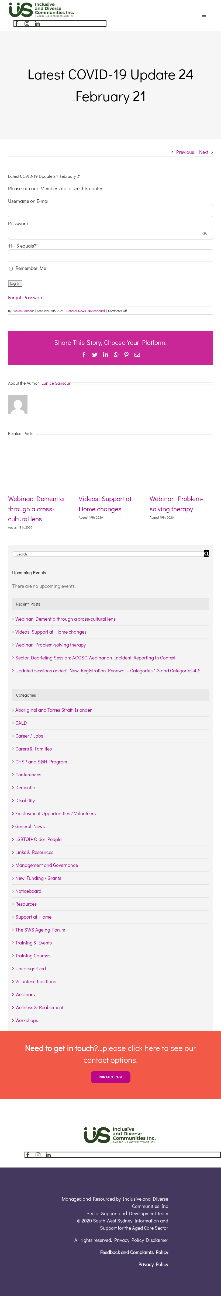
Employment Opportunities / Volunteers (55, 813)
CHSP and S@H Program (41, 761)
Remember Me (29, 268)
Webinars (25, 994)
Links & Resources (34, 852)
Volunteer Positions (35, 981)
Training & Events (33, 942)
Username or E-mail (29, 201)
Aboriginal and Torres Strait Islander (53, 710)
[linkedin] (37, 23)
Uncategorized (30, 968)
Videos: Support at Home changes (51, 631)
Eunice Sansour (23, 310)
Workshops (26, 1020)
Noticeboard (96, 310)
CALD (21, 723)
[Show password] (205, 233)
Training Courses (32, 955)
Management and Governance (46, 865)
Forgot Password (26, 297)
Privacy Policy (153, 1264)
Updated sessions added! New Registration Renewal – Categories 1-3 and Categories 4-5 (108, 670)
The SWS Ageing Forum (40, 929)
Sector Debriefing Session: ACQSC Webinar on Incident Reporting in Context (95, 657)
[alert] (110, 586)
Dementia (25, 787)
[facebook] (16, 23)
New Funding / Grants (38, 878)
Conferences (28, 774)
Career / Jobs (29, 735)
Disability (25, 800)
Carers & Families (33, 748)
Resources (26, 904)
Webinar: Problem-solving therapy (50, 644)
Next (203, 152)
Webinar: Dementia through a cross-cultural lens (60, 508)
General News (76, 310)
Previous (185, 152)
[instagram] (27, 23)
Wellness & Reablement (39, 1007)
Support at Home (33, 916)
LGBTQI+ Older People (38, 839)
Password (18, 223)
